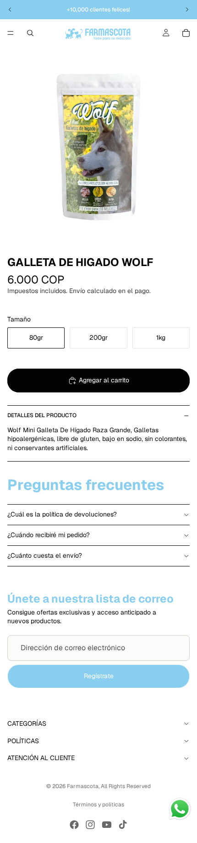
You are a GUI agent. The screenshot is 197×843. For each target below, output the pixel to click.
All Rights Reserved (126, 786)
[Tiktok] (122, 824)
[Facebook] (74, 824)
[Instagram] (90, 824)
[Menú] (10, 33)
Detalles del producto (42, 415)
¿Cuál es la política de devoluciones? (62, 514)
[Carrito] (186, 33)
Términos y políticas (98, 804)
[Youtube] (106, 824)
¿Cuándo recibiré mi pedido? (48, 535)
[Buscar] (30, 33)
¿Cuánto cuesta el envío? (44, 555)
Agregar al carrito (104, 380)
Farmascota (82, 786)
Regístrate (99, 676)
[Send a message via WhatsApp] (179, 808)
